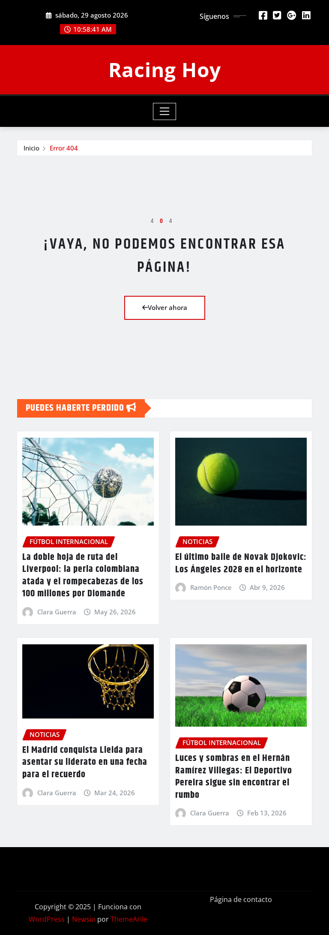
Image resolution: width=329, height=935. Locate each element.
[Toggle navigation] (164, 111)
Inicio (31, 148)
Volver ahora (167, 307)
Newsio (84, 919)
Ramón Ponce (211, 587)
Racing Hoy (164, 69)
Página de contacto (241, 899)
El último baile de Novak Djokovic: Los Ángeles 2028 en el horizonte (241, 563)
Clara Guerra (56, 611)
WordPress (47, 919)
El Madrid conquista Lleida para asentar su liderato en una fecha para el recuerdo (84, 762)
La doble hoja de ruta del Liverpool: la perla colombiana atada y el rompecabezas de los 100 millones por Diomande (83, 575)
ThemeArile (129, 919)
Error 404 (64, 148)
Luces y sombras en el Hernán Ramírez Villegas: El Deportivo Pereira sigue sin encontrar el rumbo (233, 777)
